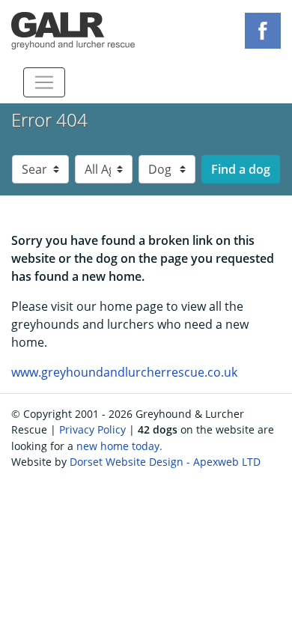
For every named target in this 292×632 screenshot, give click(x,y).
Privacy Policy (92, 429)
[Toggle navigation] (44, 82)
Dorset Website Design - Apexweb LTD (165, 462)
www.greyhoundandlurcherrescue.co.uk (124, 372)
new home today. (119, 446)
